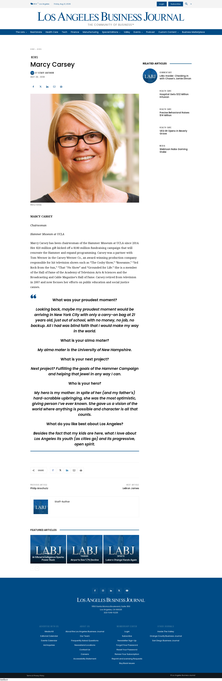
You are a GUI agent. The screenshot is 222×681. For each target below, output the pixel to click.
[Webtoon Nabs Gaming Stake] (150, 149)
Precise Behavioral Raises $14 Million (174, 114)
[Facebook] (33, 86)
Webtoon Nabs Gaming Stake (174, 150)
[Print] (61, 86)
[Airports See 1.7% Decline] (85, 549)
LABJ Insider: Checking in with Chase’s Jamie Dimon (175, 77)
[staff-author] (32, 73)
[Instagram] (103, 591)
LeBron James (131, 488)
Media (162, 146)
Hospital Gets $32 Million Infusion (174, 96)
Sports (120, 556)
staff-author (46, 73)
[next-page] (37, 568)
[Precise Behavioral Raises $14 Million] (150, 112)
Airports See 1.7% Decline (85, 560)
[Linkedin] (47, 86)
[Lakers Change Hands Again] (121, 549)
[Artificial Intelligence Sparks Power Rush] (48, 549)
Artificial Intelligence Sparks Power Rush (48, 558)
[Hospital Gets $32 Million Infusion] (150, 94)
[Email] (54, 86)
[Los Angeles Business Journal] (111, 600)
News (39, 49)
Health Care (166, 91)
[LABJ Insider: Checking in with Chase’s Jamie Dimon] (150, 75)
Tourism (84, 556)
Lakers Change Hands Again (121, 560)
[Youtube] (127, 591)
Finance (47, 553)
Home (32, 49)
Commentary (166, 72)
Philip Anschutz (39, 488)
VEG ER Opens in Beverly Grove (173, 132)
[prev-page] (32, 568)
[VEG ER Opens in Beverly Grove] (150, 131)
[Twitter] (40, 86)
